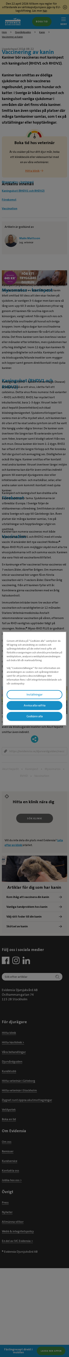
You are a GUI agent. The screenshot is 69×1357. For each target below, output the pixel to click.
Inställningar (34, 694)
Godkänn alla (34, 716)
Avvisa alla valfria (34, 705)
